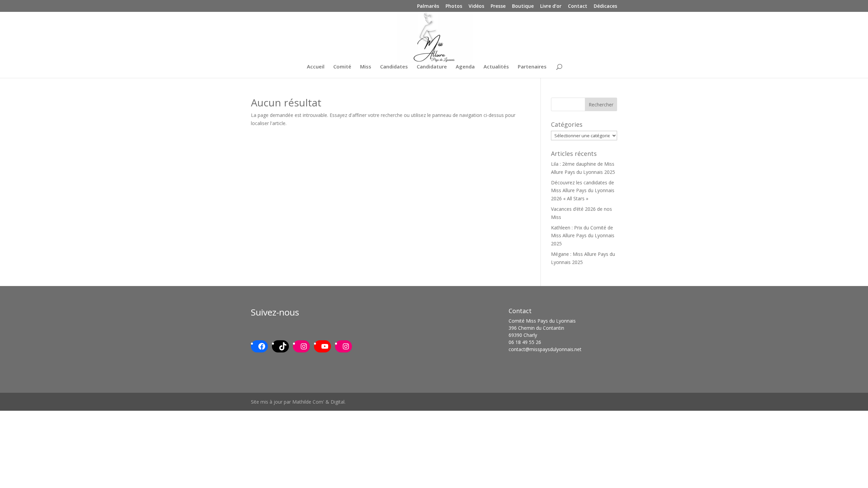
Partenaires (532, 67)
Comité (342, 67)
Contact (577, 6)
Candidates (394, 67)
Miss (365, 67)
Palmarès (428, 6)
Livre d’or (550, 6)
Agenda (465, 67)
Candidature (432, 67)
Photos (454, 6)
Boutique (523, 6)
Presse (498, 6)
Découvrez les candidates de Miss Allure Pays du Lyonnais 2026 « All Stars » (582, 190)
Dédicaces (605, 6)
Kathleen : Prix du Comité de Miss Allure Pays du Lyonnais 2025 (582, 235)
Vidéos (476, 6)
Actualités (496, 67)
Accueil (315, 67)
